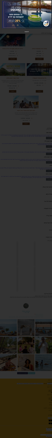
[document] (26, 219)
